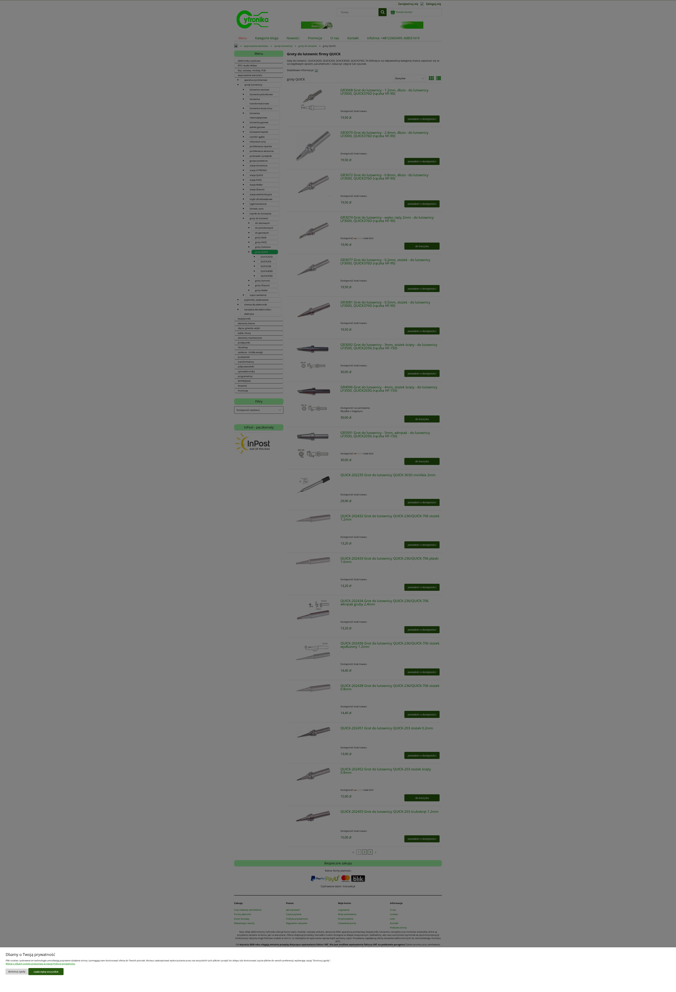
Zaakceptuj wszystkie (46, 971)
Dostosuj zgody (17, 971)
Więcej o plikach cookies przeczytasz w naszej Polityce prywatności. (40, 963)
